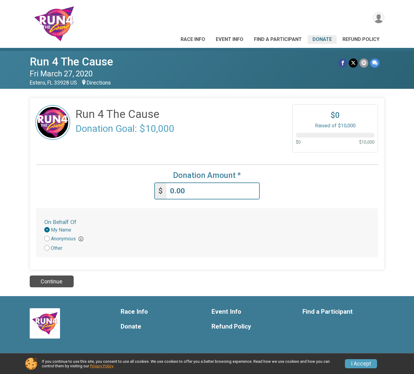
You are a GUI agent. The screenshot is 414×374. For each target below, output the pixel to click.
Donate (322, 39)
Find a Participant (278, 39)
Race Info (193, 39)
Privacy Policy (101, 366)
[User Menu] (378, 17)
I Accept (361, 364)
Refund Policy (360, 39)
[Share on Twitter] (353, 62)
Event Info (229, 39)
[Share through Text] (374, 62)
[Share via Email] (363, 62)
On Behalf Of (60, 222)
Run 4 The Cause (71, 61)
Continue (51, 281)
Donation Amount (207, 175)
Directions (99, 83)
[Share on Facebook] (342, 62)
